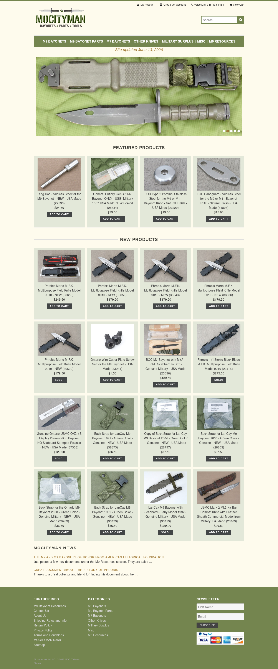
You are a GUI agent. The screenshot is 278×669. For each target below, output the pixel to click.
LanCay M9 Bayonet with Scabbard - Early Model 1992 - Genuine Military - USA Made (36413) (165, 514)
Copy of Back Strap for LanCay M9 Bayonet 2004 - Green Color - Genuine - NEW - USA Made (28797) (166, 440)
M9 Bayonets (54, 41)
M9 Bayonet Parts (86, 41)
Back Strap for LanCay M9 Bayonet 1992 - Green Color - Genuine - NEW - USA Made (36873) (112, 440)
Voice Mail (209, 4)
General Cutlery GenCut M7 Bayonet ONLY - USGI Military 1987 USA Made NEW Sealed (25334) (112, 201)
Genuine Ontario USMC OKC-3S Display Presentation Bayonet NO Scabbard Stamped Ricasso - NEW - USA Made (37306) (59, 440)
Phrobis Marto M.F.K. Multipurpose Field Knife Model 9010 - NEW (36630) (59, 364)
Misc (201, 41)
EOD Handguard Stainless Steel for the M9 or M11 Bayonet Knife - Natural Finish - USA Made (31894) (219, 201)
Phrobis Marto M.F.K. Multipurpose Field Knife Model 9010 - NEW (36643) (165, 290)
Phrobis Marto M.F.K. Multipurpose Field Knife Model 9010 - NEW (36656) (59, 290)
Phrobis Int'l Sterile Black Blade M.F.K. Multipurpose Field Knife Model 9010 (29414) (218, 364)
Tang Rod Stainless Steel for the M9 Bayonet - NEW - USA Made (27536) (59, 198)
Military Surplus (178, 41)
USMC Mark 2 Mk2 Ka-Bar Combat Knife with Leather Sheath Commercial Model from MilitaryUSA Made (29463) (219, 514)
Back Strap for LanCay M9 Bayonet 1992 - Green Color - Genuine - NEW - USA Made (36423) (112, 514)
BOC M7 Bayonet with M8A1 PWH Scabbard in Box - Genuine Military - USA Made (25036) (165, 366)
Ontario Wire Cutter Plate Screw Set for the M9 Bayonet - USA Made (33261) (112, 364)
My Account (147, 4)
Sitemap (39, 645)
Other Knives (146, 41)
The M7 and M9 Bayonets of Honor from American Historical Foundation (99, 557)
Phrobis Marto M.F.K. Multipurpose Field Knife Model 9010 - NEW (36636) (218, 290)
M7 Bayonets (118, 41)
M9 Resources (222, 41)
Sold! (59, 380)
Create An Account (174, 4)
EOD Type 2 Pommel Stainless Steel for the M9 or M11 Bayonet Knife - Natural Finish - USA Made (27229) (165, 201)
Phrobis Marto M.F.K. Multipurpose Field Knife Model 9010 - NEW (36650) (112, 290)
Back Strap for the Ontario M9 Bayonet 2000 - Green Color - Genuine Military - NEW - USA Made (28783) (59, 514)
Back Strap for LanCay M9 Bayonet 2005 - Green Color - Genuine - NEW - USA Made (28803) (218, 440)
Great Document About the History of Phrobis (76, 570)
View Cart (238, 4)
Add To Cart (59, 214)
